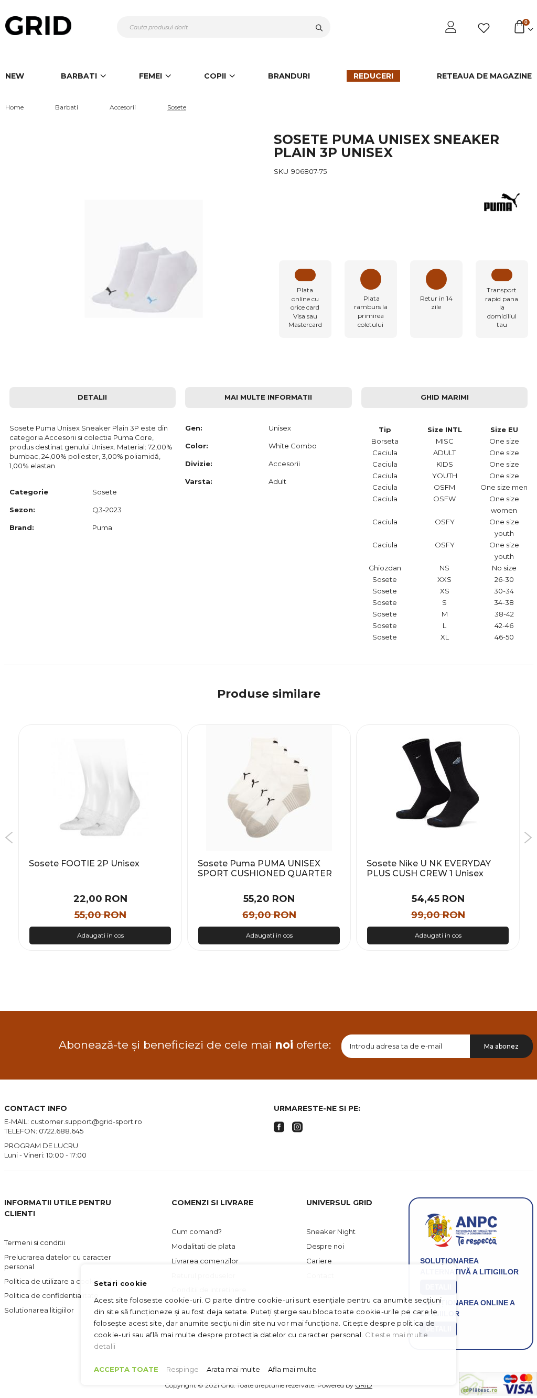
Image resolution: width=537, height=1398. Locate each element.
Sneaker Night (331, 1231)
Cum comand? (196, 1231)
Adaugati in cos (100, 935)
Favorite (485, 28)
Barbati (66, 107)
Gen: (193, 428)
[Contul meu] (451, 27)
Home (14, 107)
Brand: (21, 527)
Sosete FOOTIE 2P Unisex (84, 863)
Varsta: (198, 481)
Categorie (28, 492)
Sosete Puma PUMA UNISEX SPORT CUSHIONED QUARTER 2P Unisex (265, 873)
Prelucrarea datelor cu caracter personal (57, 1262)
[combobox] (223, 27)
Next (528, 837)
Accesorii (123, 107)
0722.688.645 (61, 1131)
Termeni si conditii (34, 1242)
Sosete (176, 107)
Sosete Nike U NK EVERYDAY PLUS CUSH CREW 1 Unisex (429, 868)
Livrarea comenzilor (205, 1261)
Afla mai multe (292, 1369)
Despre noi (325, 1246)
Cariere (319, 1261)
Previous (9, 837)
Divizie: (198, 463)
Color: (196, 446)
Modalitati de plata (203, 1246)
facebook (279, 1127)
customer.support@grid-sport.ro (86, 1121)
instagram (297, 1127)
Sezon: (22, 509)
